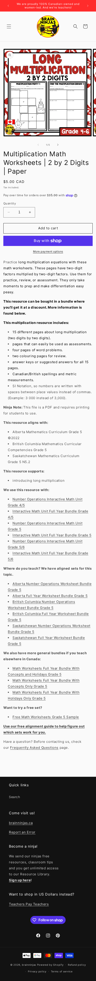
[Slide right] (58, 145)
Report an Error (22, 832)
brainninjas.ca (21, 823)
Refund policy (77, 964)
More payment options (48, 251)
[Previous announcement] (8, 6)
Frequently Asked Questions (34, 747)
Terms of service (62, 971)
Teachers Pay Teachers (29, 904)
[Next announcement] (88, 6)
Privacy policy (37, 971)
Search (14, 797)
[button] (9, 26)
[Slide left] (38, 145)
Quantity (9, 203)
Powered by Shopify (50, 964)
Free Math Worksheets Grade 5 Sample (46, 717)
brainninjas (29, 964)
